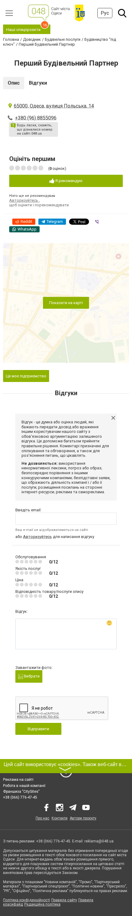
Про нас (42, 818)
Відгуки (38, 83)
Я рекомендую (68, 180)
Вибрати (31, 676)
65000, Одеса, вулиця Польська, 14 (54, 106)
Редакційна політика (42, 904)
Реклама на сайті (18, 779)
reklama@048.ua (99, 841)
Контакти (60, 818)
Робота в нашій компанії (24, 786)
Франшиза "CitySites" (21, 791)
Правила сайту (64, 900)
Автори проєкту (83, 818)
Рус (105, 13)
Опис (14, 83)
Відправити (38, 729)
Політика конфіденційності (26, 900)
